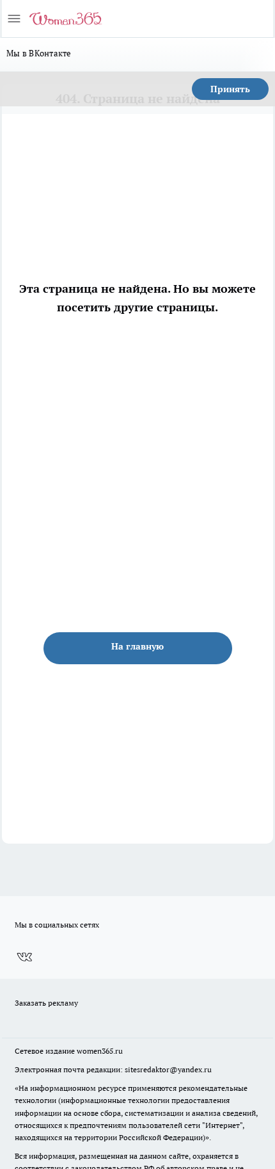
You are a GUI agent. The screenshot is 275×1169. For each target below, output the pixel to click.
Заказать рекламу (46, 1003)
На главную (137, 646)
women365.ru (100, 1051)
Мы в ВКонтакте (39, 53)
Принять (230, 89)
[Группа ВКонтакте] (24, 957)
